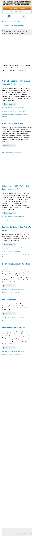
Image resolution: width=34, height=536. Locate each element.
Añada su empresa (17, 11)
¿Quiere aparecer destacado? (17, 8)
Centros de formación (19, 149)
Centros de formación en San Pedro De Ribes (12, 251)
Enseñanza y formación (7, 149)
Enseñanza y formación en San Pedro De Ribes (13, 248)
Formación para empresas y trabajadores (11, 152)
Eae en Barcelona (9, 300)
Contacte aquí (29, 530)
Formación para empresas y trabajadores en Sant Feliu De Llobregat (15, 115)
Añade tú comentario (9, 104)
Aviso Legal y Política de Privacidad (24, 533)
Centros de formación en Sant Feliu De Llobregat (13, 111)
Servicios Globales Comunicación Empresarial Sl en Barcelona (15, 187)
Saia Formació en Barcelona (13, 328)
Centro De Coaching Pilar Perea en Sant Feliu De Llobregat (16, 82)
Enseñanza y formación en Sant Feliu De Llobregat (13, 107)
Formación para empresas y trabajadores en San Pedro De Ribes (15, 255)
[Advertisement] (17, 49)
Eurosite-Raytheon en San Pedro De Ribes (16, 228)
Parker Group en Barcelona (13, 123)
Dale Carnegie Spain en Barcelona (16, 264)
